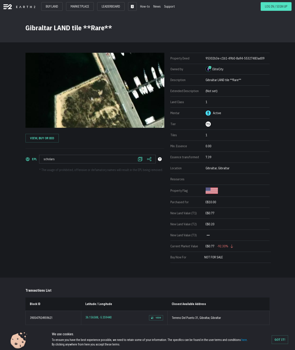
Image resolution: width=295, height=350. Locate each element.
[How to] (159, 159)
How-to (145, 6)
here (244, 340)
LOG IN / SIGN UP (276, 6)
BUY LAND (52, 6)
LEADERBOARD (111, 6)
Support (169, 6)
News (157, 6)
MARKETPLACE (80, 6)
